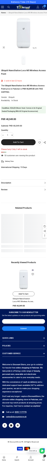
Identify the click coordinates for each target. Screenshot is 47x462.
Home (3, 13)
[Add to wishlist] (39, 142)
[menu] (2, 7)
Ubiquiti (11, 97)
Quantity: (4, 130)
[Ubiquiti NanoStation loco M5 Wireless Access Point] (23, 279)
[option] (23, 2)
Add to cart (18, 142)
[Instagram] (11, 425)
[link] (12, 246)
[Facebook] (4, 425)
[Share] (44, 142)
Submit (23, 328)
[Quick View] (32, 270)
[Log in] (38, 7)
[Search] (8, 7)
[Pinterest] (17, 425)
